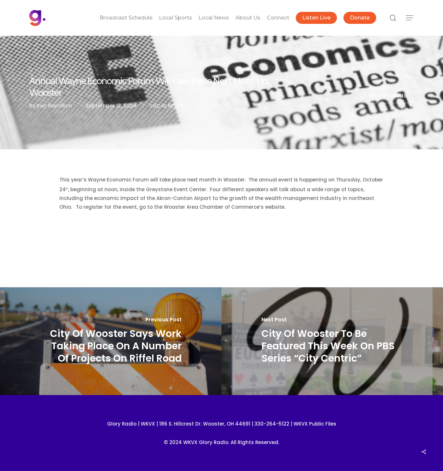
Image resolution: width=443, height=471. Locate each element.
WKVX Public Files (314, 423)
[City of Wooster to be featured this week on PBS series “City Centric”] (332, 341)
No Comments (387, 95)
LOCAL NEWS (166, 105)
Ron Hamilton (54, 105)
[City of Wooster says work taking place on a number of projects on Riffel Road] (111, 341)
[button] (410, 18)
